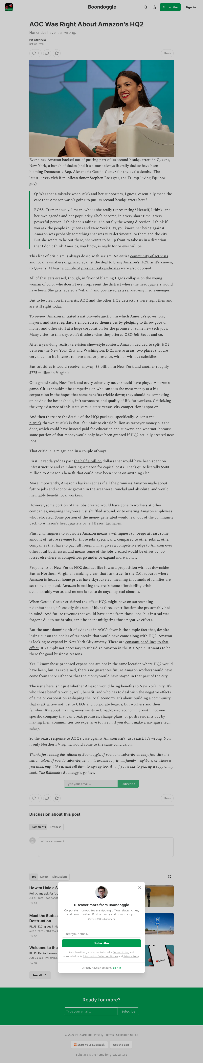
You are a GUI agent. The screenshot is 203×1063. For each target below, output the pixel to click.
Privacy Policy (131, 956)
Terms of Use (120, 952)
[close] (139, 887)
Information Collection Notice (100, 956)
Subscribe (101, 943)
